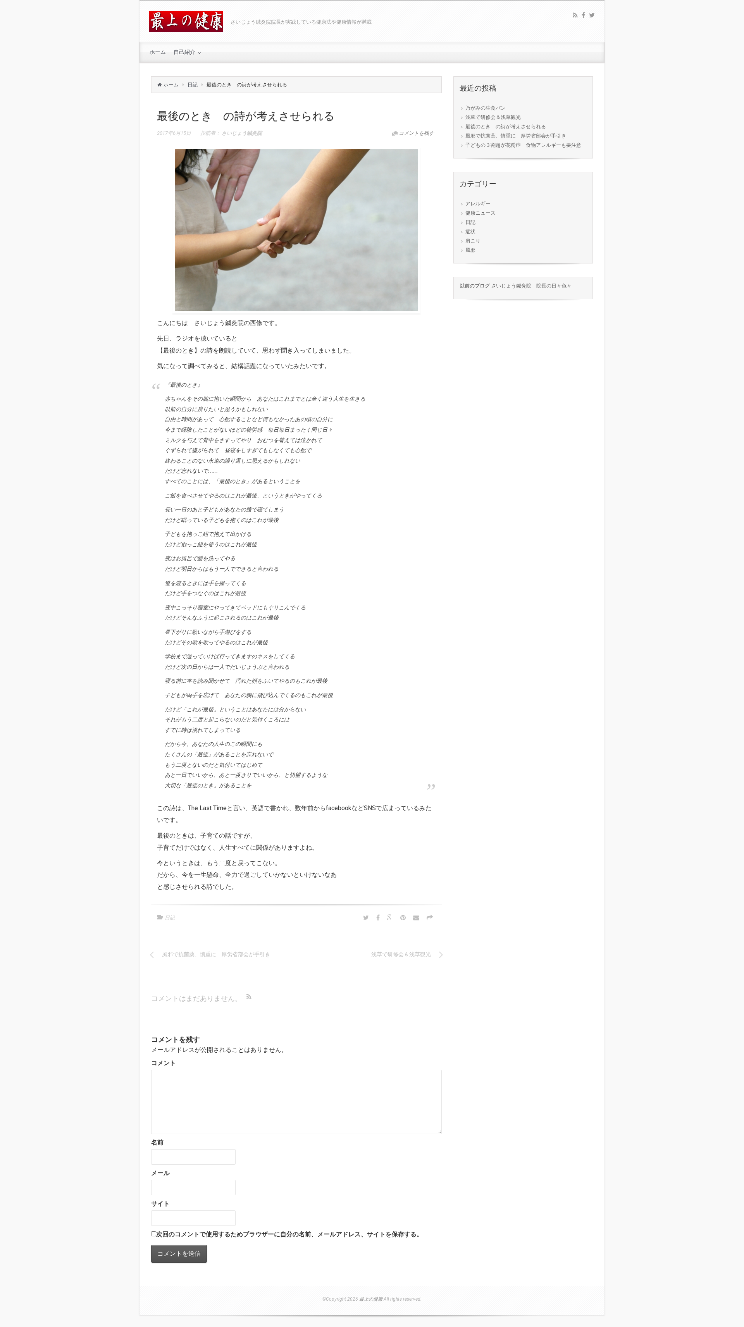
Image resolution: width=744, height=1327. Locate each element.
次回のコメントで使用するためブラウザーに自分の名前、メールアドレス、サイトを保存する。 (289, 1234)
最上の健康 (370, 1299)
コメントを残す (416, 133)
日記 (193, 85)
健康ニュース (480, 213)
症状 (470, 231)
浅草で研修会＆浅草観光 (493, 117)
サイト (160, 1203)
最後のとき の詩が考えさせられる (505, 126)
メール (160, 1173)
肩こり (472, 241)
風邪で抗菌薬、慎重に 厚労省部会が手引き (515, 136)
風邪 (470, 250)
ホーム (171, 85)
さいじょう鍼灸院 (242, 133)
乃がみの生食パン (485, 108)
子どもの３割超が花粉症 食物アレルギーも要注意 (523, 145)
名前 (157, 1142)
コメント (163, 1063)
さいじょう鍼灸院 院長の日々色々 (531, 286)
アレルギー (478, 204)
